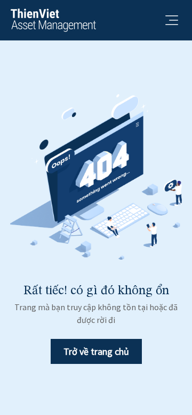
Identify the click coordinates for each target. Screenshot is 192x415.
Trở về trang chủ (96, 351)
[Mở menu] (171, 20)
